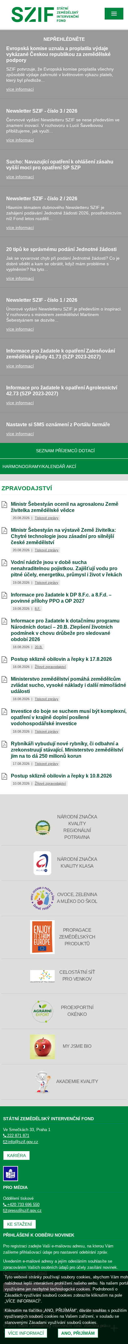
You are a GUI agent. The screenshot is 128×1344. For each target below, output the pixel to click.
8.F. (37, 608)
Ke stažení (19, 1224)
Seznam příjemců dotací (65, 450)
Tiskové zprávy (46, 518)
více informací (20, 89)
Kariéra (16, 1155)
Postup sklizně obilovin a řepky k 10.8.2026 (61, 775)
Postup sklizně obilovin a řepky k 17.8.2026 (61, 659)
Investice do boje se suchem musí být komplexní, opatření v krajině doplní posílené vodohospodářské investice (68, 717)
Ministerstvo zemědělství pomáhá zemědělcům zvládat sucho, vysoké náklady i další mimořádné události (68, 685)
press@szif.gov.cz (25, 1210)
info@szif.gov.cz (23, 1141)
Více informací (26, 1333)
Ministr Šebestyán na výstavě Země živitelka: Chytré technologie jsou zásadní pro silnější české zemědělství (63, 536)
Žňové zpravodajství (50, 667)
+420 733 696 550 (23, 1204)
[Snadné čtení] (10, 1173)
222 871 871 (18, 1135)
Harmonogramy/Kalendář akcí (39, 466)
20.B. (39, 647)
